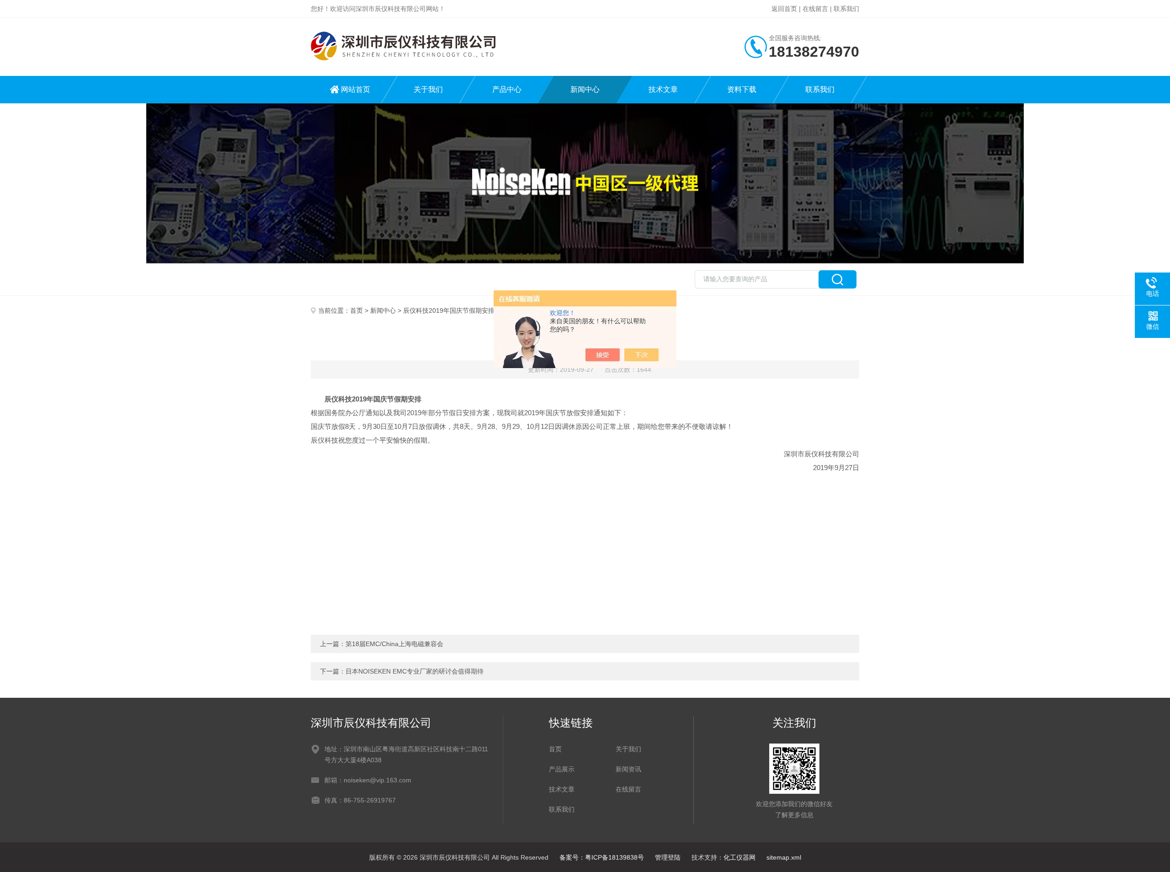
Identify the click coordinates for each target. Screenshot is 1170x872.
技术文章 (663, 89)
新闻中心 (585, 89)
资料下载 (741, 89)
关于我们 (428, 89)
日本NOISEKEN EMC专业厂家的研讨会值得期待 (415, 671)
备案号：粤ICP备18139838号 (601, 857)
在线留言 (815, 8)
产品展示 (561, 769)
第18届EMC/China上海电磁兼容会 (394, 643)
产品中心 (506, 89)
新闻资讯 (628, 769)
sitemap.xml (783, 857)
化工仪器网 (739, 857)
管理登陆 (668, 857)
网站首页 (355, 89)
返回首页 (784, 8)
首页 (356, 310)
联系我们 (846, 8)
